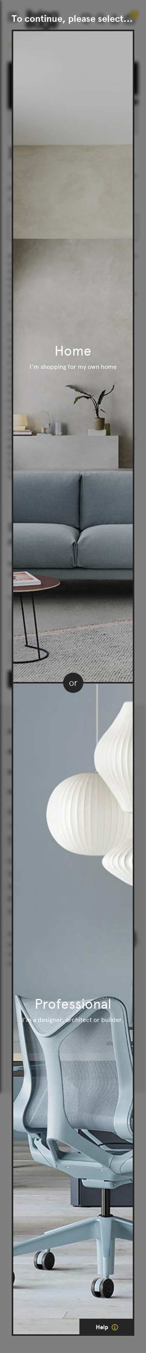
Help (103, 1327)
